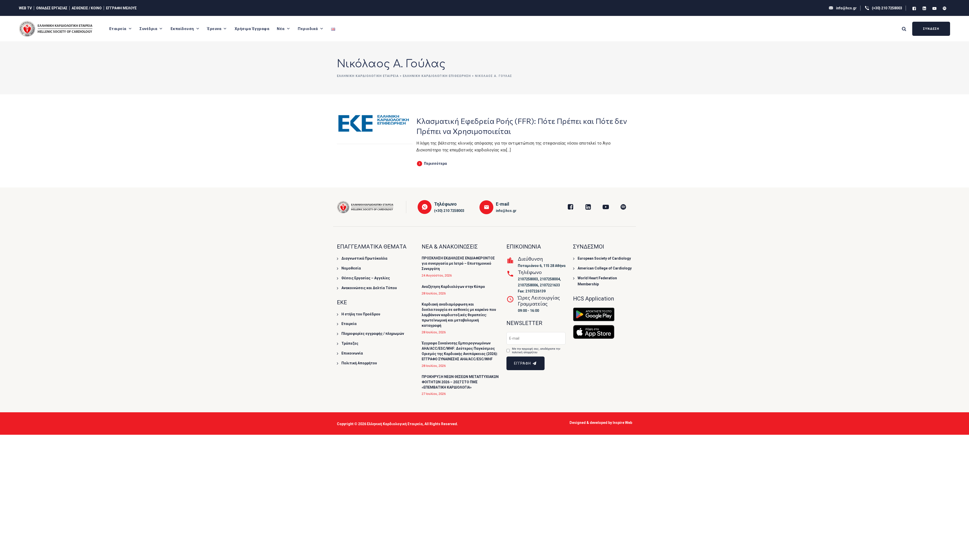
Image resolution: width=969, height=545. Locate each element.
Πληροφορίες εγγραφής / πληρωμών (372, 334)
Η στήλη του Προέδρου (360, 314)
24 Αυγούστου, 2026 (437, 275)
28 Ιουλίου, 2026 (434, 293)
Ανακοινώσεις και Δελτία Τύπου (369, 288)
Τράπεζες (349, 343)
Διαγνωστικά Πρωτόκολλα (364, 258)
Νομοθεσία (351, 268)
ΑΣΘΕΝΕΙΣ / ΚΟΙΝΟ (87, 8)
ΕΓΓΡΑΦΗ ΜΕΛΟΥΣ (121, 8)
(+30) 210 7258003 (887, 8)
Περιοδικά (308, 28)
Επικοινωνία (352, 353)
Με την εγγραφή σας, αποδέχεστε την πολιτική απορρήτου (536, 350)
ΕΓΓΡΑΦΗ (523, 363)
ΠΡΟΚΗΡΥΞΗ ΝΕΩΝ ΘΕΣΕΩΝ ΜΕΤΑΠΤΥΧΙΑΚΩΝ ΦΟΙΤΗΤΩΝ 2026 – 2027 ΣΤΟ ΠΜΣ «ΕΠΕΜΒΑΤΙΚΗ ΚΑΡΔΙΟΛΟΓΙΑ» (460, 382)
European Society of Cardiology (604, 258)
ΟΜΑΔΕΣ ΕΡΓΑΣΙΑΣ (51, 8)
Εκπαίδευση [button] (182, 28)
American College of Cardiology (605, 268)
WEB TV (25, 8)
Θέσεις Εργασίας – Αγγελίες (365, 278)
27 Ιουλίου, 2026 (434, 394)
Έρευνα (214, 28)
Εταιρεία (117, 28)
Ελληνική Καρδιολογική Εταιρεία (395, 424)
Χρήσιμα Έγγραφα (252, 28)
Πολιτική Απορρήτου (359, 363)
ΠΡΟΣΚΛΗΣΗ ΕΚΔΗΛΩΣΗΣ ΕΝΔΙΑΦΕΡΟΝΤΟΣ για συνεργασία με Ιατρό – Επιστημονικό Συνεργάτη (458, 263)
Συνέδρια (148, 28)
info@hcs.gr (846, 8)
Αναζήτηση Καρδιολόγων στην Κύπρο (453, 287)
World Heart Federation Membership (597, 281)
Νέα (281, 28)
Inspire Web (622, 423)
